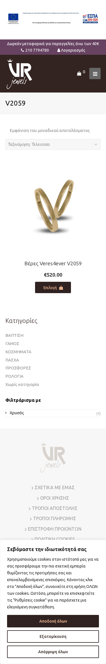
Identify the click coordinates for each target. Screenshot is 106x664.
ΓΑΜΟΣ (12, 343)
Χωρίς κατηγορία (22, 384)
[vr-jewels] (19, 73)
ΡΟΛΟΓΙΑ (14, 376)
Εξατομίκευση (53, 636)
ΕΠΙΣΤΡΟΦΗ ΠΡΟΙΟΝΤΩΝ (54, 528)
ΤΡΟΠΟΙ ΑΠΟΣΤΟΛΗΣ (54, 508)
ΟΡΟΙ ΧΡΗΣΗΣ (54, 498)
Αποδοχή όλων (53, 621)
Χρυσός (17, 412)
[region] (53, 602)
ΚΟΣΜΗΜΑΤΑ (18, 351)
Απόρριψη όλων (53, 652)
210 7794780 (37, 50)
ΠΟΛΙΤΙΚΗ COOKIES (54, 539)
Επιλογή (50, 287)
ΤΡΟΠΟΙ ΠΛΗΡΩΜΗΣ (54, 518)
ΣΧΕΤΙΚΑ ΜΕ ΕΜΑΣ (55, 487)
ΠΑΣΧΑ (12, 360)
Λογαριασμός (73, 50)
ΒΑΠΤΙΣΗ (14, 335)
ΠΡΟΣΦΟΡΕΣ (18, 367)
